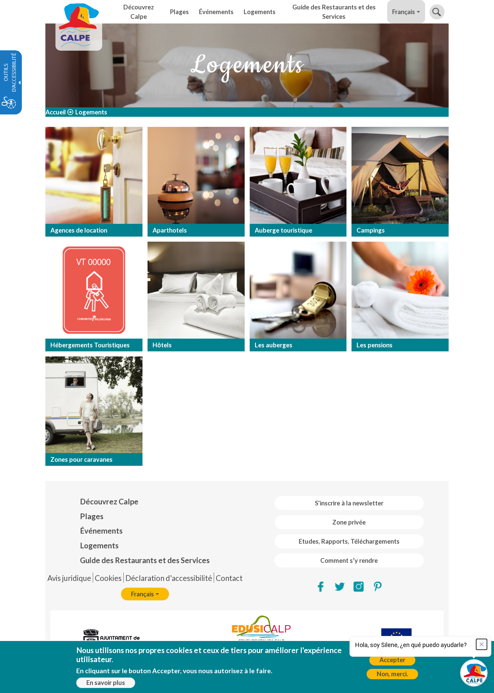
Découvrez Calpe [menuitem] (138, 11)
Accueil (55, 112)
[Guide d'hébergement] (93, 175)
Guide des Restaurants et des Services (145, 560)
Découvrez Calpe (109, 501)
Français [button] (403, 11)
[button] (437, 11)
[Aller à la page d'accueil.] (78, 11)
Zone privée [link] (349, 522)
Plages (92, 516)
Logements (99, 545)
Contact (229, 578)
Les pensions (375, 345)
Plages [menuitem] (179, 11)
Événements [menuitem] (216, 11)
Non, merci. (392, 674)
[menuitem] (145, 501)
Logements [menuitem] (260, 11)
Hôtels (162, 345)
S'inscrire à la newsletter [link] (349, 503)
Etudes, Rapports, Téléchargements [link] (349, 541)
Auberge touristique (283, 230)
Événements (101, 530)
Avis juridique (69, 578)
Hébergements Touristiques (90, 345)
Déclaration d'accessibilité (168, 578)
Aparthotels (170, 230)
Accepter (392, 659)
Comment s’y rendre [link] (349, 560)
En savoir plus (105, 682)
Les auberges (273, 345)
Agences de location (78, 230)
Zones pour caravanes (81, 459)
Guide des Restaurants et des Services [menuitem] (334, 11)
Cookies (108, 578)
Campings (371, 230)
